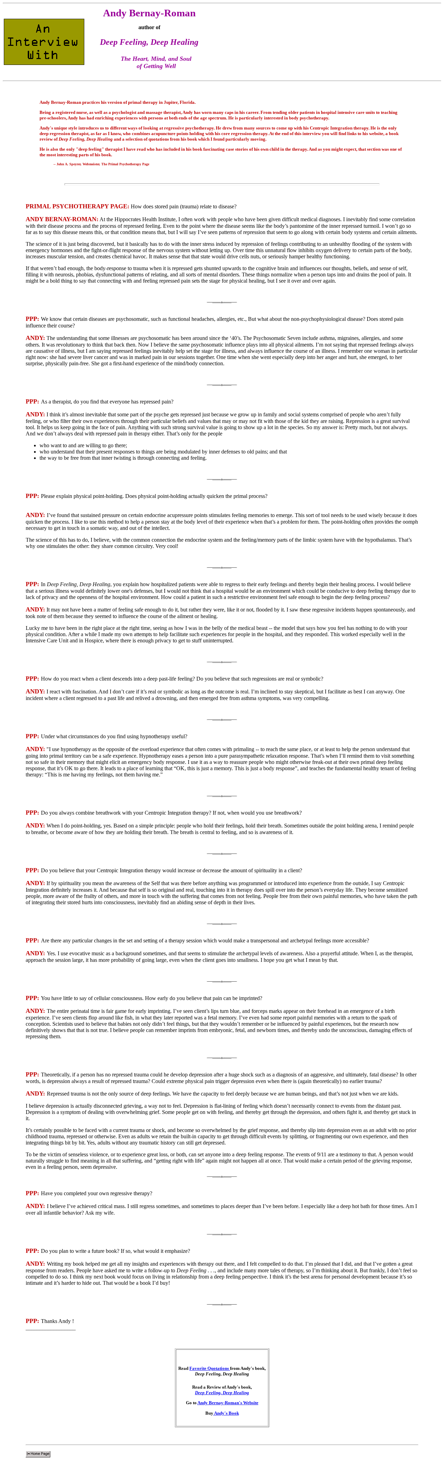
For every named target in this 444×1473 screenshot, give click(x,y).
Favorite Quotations (209, 1368)
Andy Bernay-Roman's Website (227, 1402)
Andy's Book (226, 1413)
